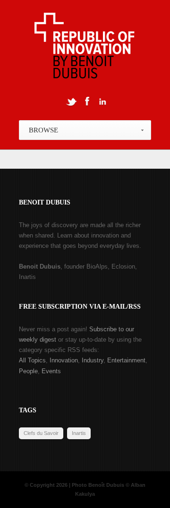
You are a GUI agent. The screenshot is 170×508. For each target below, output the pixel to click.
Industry (92, 360)
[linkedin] (102, 101)
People (28, 371)
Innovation (64, 360)
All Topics (32, 360)
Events (51, 371)
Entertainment (126, 360)
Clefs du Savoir (41, 433)
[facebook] (87, 101)
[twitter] (71, 101)
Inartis (79, 433)
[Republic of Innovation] (85, 48)
